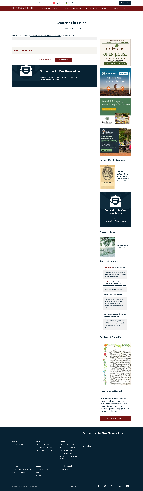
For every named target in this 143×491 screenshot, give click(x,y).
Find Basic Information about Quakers (69, 457)
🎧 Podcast (104, 8)
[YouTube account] (127, 486)
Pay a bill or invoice (42, 469)
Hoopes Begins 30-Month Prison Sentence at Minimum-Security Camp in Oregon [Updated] (115, 314)
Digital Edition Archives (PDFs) (22, 469)
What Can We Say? (120, 267)
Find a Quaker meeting (67, 447)
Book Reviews (78, 8)
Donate (126, 3)
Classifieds (42, 3)
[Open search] (130, 8)
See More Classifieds (115, 419)
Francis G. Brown (79, 29)
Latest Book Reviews (112, 160)
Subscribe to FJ (17, 3)
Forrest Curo (107, 294)
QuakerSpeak (93, 8)
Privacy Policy (73, 486)
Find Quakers (46, 8)
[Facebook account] (98, 486)
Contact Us (39, 475)
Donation (87, 446)
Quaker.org (115, 8)
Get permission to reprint (44, 450)
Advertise (30, 3)
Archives (67, 8)
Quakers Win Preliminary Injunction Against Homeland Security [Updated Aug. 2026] (115, 283)
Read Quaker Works (66, 453)
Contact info (63, 469)
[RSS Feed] (112, 486)
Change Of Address (18, 472)
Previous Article (45, 60)
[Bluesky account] (119, 486)
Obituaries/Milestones (66, 444)
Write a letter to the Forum (45, 447)
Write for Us (57, 8)
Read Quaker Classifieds (67, 450)
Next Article (63, 60)
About (124, 8)
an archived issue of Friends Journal (45, 36)
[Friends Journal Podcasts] (105, 486)
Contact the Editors (18, 444)
